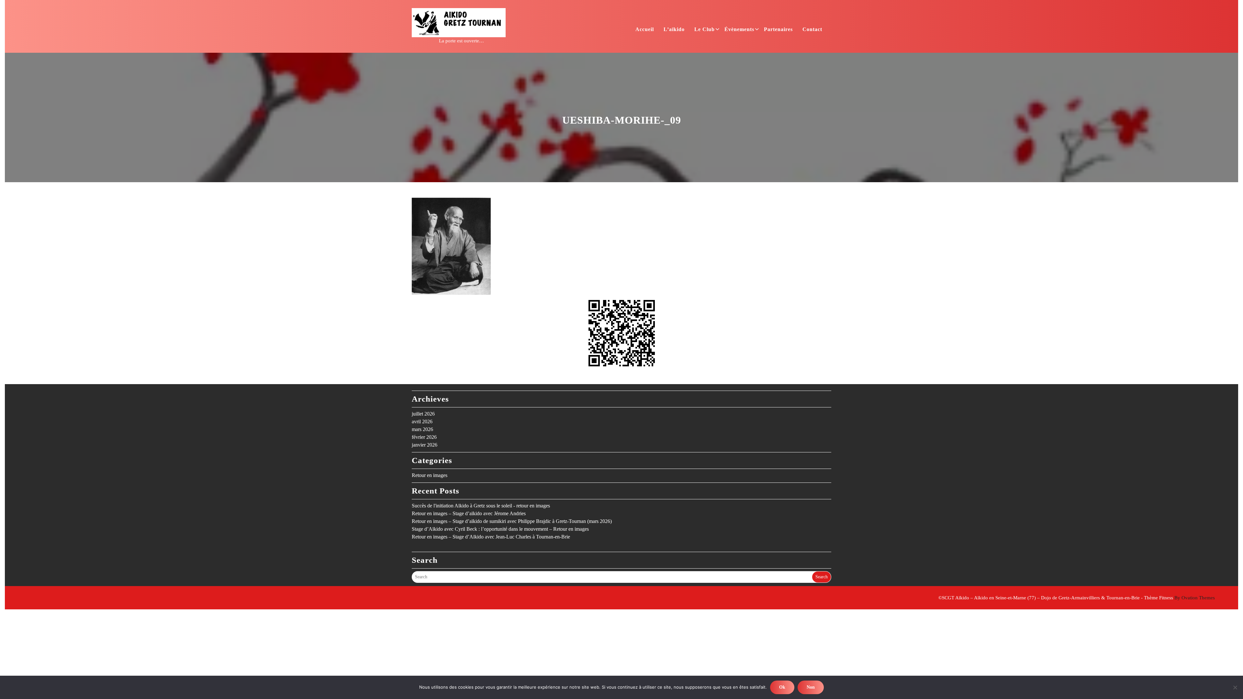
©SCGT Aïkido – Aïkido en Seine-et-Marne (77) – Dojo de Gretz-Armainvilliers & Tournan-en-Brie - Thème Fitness (1076, 597)
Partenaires (778, 29)
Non (811, 687)
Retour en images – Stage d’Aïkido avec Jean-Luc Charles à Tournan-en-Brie (491, 536)
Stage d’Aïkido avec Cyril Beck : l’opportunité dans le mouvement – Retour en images (500, 529)
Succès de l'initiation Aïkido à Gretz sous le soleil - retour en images (481, 505)
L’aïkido (674, 29)
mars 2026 (422, 429)
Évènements (739, 29)
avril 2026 (422, 421)
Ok (782, 687)
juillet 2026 (423, 413)
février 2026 (424, 437)
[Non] (1235, 687)
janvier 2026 (424, 445)
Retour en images (429, 475)
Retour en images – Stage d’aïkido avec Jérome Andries (469, 513)
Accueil (644, 29)
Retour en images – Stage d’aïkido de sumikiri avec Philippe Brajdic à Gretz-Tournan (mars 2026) (512, 521)
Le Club (704, 29)
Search (821, 576)
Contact (812, 29)
